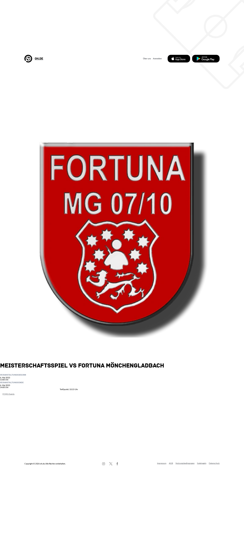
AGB (171, 463)
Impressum (161, 463)
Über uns (147, 59)
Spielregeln (201, 463)
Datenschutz (214, 463)
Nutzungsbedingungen (185, 463)
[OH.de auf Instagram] (103, 463)
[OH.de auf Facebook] (117, 463)
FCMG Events (7, 394)
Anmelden (157, 59)
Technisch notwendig (4, 541)
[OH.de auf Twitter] (111, 463)
